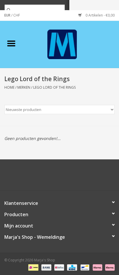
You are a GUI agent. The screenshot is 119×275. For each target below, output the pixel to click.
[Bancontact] (84, 267)
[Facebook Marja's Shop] (28, 177)
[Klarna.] (109, 267)
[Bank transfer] (45, 267)
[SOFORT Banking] (97, 267)
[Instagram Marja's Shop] (90, 177)
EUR (7, 15)
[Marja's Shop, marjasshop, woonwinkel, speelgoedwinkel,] (71, 44)
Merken (23, 87)
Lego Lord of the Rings (54, 87)
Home (9, 87)
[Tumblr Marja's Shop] (80, 177)
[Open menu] (11, 43)
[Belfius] (58, 267)
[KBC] (71, 267)
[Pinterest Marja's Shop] (59, 177)
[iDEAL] (32, 267)
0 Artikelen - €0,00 (100, 15)
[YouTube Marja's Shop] (70, 177)
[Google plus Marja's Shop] (49, 177)
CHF (16, 15)
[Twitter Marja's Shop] (38, 177)
